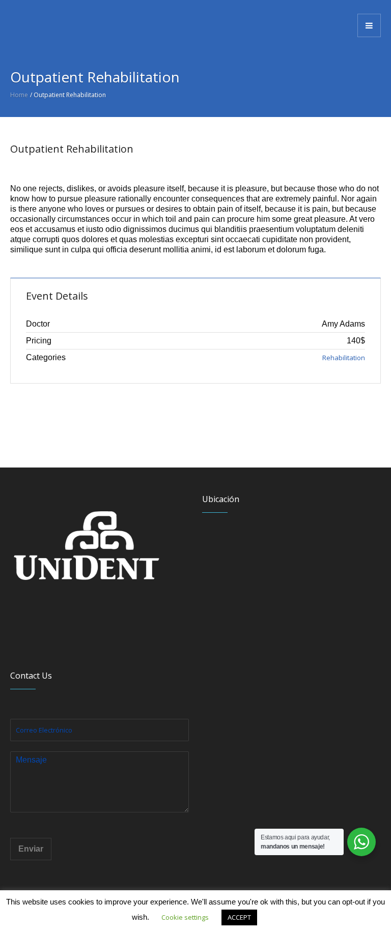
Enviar (30, 848)
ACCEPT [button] (239, 917)
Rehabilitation (343, 357)
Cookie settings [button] (185, 917)
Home (19, 95)
